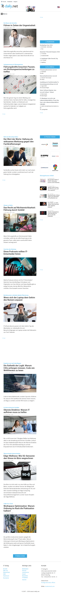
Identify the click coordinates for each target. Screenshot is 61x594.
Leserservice (25, 572)
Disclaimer (6, 578)
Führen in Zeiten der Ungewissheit (19, 25)
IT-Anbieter (25, 577)
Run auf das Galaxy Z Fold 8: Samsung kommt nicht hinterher (53, 181)
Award (23, 574)
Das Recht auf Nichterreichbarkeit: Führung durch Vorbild (20, 208)
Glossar (24, 570)
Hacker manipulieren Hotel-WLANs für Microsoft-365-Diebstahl (53, 214)
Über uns (5, 570)
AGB (4, 574)
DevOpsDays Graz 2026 (46, 45)
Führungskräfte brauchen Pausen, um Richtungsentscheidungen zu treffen (19, 69)
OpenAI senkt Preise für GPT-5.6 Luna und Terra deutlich (53, 189)
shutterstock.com (50, 586)
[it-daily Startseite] (12, 6)
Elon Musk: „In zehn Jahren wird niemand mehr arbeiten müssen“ (53, 205)
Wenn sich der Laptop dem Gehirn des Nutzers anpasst (19, 298)
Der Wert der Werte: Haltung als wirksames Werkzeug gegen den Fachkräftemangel (19, 141)
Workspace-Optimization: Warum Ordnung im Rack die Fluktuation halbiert (19, 508)
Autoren (24, 579)
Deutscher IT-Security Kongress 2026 (50, 52)
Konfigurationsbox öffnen (48, 582)
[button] (4, 14)
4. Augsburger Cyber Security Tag (49, 58)
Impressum (6, 576)
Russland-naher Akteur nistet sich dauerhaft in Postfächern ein (54, 196)
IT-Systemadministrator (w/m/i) (48, 70)
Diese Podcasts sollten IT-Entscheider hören (16, 252)
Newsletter (25, 576)
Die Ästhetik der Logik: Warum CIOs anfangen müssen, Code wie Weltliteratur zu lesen (19, 368)
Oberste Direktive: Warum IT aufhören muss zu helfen (17, 411)
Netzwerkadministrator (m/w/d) (48, 76)
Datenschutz (6, 572)
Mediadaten (25, 569)
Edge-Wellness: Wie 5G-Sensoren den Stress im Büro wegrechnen (19, 457)
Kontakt (5, 569)
